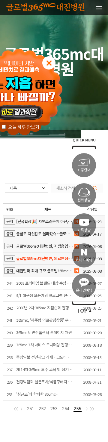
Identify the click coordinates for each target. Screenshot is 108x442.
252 (42, 408)
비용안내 (84, 170)
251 (30, 408)
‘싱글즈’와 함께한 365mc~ (37, 394)
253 (54, 408)
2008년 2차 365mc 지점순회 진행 (42, 308)
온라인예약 (84, 290)
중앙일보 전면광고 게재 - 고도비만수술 (46, 357)
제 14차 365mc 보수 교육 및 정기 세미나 (48, 369)
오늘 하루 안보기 (23, 127)
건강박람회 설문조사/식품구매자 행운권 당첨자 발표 (48, 382)
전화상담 (84, 200)
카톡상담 (84, 230)
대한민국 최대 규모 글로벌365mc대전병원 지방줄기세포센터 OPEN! (48, 271)
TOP (82, 311)
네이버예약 (84, 260)
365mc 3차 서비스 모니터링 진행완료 (45, 345)
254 (65, 408)
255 (77, 408)
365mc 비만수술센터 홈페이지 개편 (44, 332)
